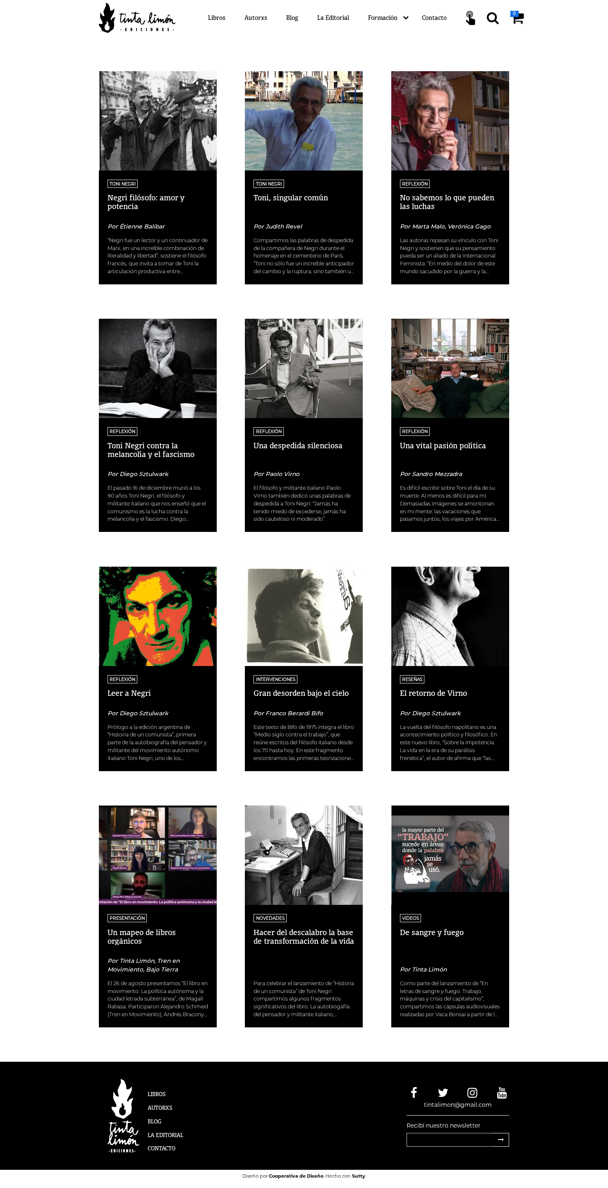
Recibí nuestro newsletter (444, 1125)
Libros (216, 17)
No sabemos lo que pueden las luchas (447, 202)
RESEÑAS (412, 679)
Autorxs (255, 17)
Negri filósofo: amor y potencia (146, 202)
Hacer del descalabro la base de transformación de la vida (304, 936)
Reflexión (415, 184)
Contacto (434, 17)
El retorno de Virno (433, 692)
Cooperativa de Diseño (296, 1176)
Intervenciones (275, 679)
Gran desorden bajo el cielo (301, 692)
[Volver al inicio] (142, 17)
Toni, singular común (291, 197)
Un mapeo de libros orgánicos (142, 936)
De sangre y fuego (432, 932)
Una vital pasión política (443, 445)
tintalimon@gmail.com (458, 1104)
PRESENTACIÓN (127, 918)
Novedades (270, 918)
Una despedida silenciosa (298, 445)
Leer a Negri (129, 692)
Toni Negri (123, 184)
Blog (292, 17)
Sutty (358, 1176)
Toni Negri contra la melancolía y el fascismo (151, 450)
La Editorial (333, 17)
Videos (410, 918)
